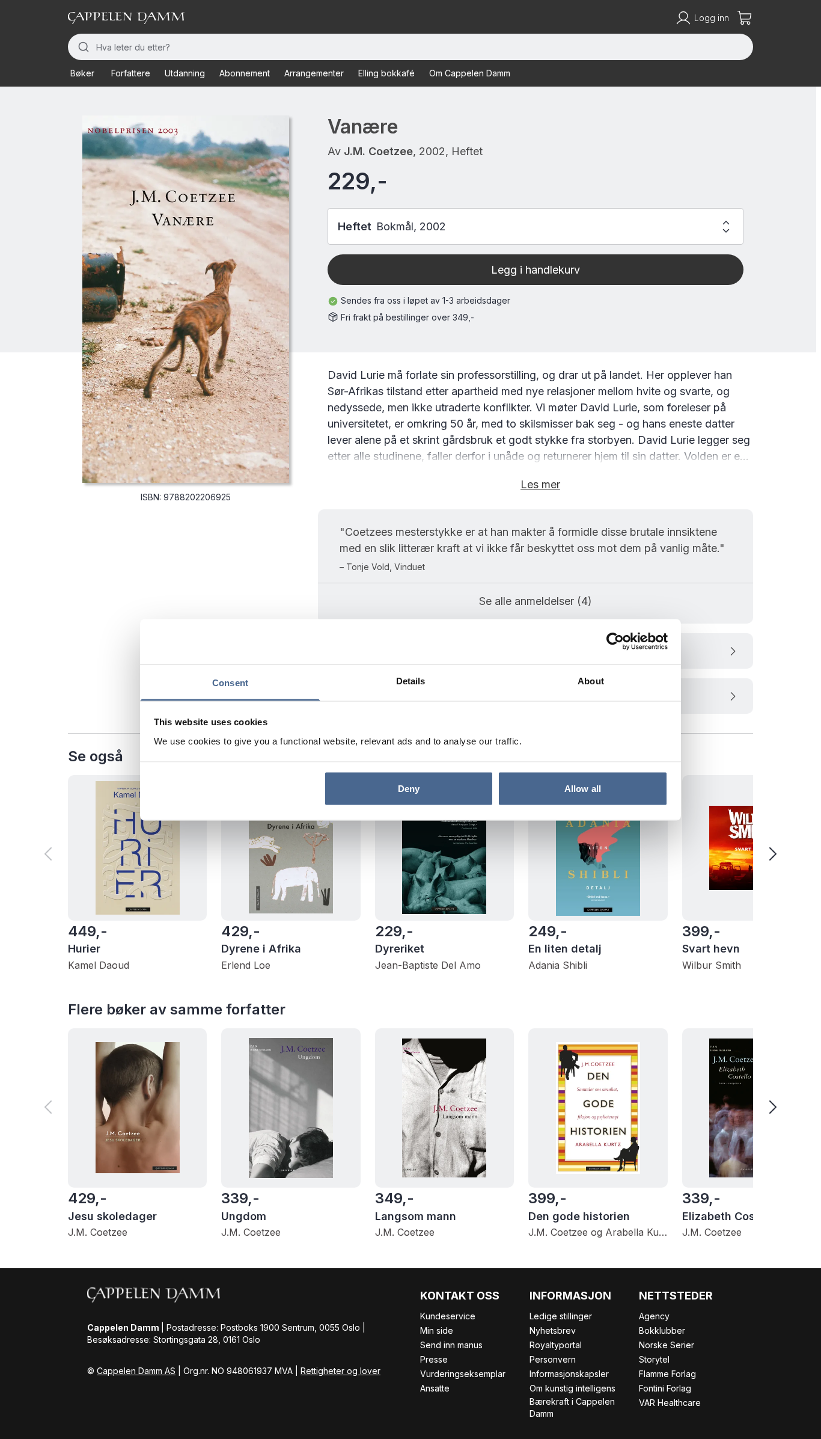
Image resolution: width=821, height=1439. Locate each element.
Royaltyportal (556, 1345)
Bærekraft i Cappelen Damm (572, 1407)
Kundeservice (447, 1316)
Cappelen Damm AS (136, 1371)
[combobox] (410, 47)
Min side (436, 1330)
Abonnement (244, 73)
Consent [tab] (230, 682)
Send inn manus (451, 1345)
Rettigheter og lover (340, 1371)
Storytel (654, 1359)
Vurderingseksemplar (462, 1374)
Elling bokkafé (386, 73)
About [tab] (591, 680)
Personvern (553, 1359)
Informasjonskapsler (569, 1374)
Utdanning (185, 73)
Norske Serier (666, 1345)
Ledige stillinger (561, 1316)
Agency (654, 1316)
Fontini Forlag (665, 1388)
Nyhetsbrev (553, 1330)
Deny (409, 789)
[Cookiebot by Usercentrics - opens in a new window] (615, 642)
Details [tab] (411, 680)
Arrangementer (314, 73)
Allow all (582, 789)
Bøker (82, 73)
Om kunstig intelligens (572, 1388)
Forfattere (130, 73)
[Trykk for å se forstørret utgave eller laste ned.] (185, 299)
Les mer (540, 484)
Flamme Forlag (667, 1374)
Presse (434, 1359)
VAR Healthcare (670, 1403)
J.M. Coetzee (378, 151)
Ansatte (435, 1388)
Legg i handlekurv (535, 269)
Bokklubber (662, 1330)
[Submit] (82, 47)
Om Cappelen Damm (469, 73)
